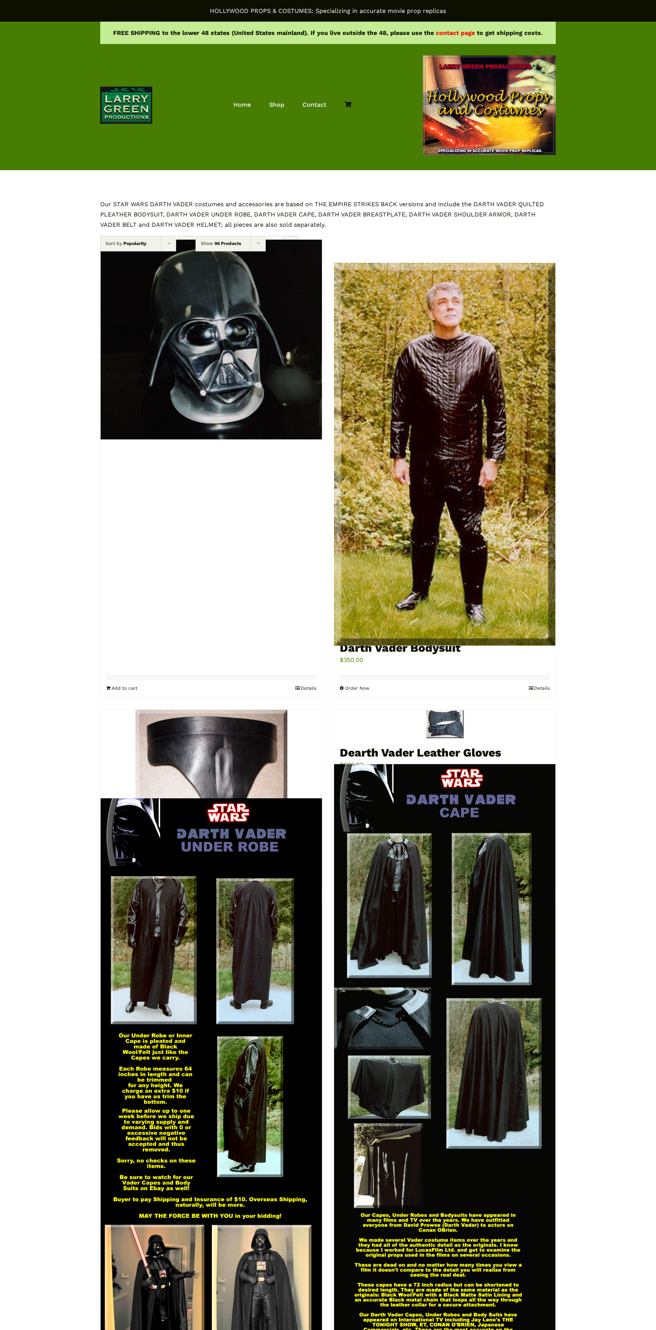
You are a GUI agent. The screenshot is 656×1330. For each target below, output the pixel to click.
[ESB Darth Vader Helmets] (211, 339)
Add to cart (124, 688)
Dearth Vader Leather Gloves (420, 752)
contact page (455, 32)
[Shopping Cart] (348, 105)
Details (308, 688)
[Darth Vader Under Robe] (211, 1088)
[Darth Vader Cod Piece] (211, 767)
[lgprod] (126, 89)
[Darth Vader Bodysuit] (444, 454)
